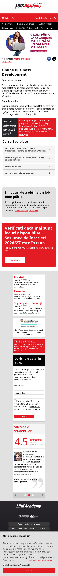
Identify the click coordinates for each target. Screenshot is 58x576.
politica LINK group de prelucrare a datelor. (27, 407)
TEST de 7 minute (24, 341)
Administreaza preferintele (41, 560)
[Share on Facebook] (49, 59)
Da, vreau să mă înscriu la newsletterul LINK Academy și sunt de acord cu (27, 405)
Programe (7, 61)
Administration (45, 23)
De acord (29, 570)
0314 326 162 (44, 18)
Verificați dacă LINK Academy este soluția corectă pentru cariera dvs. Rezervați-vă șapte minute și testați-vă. (28, 347)
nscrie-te (15, 260)
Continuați (7, 560)
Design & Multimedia (26, 23)
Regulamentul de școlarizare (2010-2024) (29, 528)
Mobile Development (44, 28)
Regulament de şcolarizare (29, 524)
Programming (7, 23)
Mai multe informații (17, 565)
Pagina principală (21, 58)
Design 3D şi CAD (23, 28)
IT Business (6, 28)
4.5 (21, 441)
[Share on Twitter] (54, 59)
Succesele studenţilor (23, 429)
